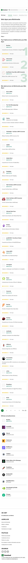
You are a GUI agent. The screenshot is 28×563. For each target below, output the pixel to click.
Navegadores (15, 15)
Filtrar (2, 36)
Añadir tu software (5, 524)
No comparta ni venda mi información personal (11, 542)
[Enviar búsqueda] (9, 10)
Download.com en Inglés (6, 528)
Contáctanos (4, 526)
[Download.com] (4, 10)
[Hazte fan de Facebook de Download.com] (3, 552)
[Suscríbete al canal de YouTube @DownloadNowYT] (8, 552)
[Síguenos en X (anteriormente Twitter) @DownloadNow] (5, 552)
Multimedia (10, 15)
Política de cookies (5, 540)
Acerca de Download (6, 522)
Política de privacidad (6, 535)
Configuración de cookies (7, 544)
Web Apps (3, 15)
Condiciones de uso (6, 537)
